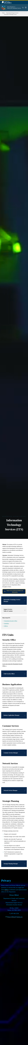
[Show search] (23, 7)
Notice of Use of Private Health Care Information (15, 591)
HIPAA (6, 626)
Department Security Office (10, 621)
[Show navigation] (26, 7)
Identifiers (6, 623)
